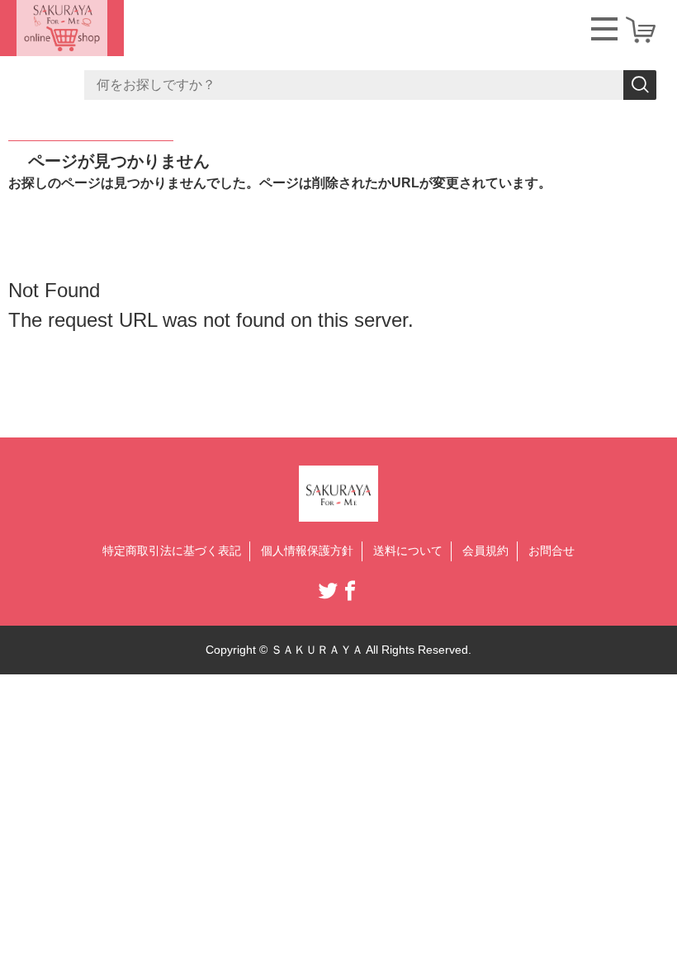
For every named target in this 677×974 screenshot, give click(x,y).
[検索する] (639, 85)
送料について (408, 550)
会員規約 (485, 550)
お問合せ (551, 550)
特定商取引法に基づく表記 (171, 550)
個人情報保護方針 (307, 550)
